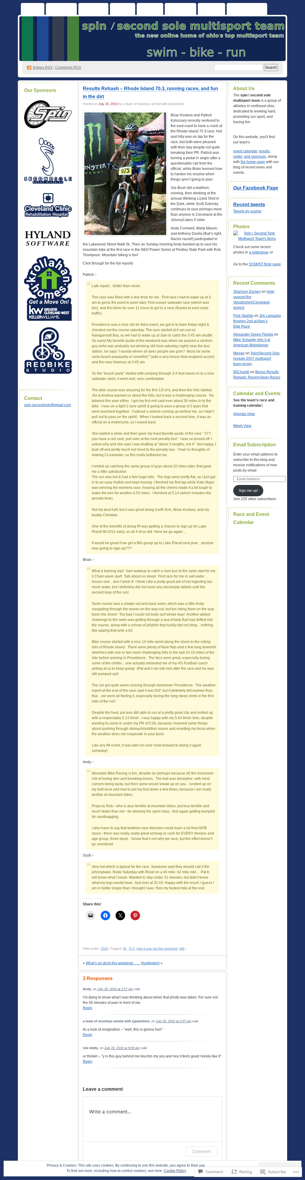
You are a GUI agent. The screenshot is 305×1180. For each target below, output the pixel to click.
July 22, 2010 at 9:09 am (122, 1048)
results (264, 151)
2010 (104, 948)
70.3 (131, 948)
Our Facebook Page (255, 187)
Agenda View (244, 414)
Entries (42, 67)
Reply (87, 1008)
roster (237, 156)
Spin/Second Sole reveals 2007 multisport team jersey (256, 358)
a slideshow (258, 252)
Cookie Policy (175, 1171)
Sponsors (180, 10)
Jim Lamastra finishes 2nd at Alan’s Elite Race (257, 321)
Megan (239, 353)
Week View (242, 426)
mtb (181, 948)
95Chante (241, 372)
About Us (61, 10)
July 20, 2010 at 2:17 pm (115, 989)
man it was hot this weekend (156, 948)
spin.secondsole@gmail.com (47, 405)
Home (32, 10)
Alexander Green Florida (253, 334)
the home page (253, 162)
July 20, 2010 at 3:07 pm (173, 1021)
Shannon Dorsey (247, 291)
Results (211, 10)
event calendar (245, 151)
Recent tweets (249, 204)
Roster (122, 10)
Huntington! (150, 963)
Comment (201, 1151)
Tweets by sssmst (247, 211)
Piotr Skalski (243, 316)
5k (125, 948)
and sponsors (255, 156)
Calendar (93, 10)
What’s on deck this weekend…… (113, 963)
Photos (150, 10)
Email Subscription (254, 444)
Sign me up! (248, 491)
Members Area (247, 10)
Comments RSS (68, 67)
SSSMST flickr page (265, 264)
